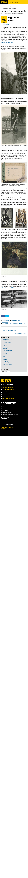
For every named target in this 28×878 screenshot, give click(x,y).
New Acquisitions (6, 354)
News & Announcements (13, 11)
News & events (4, 410)
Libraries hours (4, 407)
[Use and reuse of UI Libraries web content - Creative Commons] (5, 418)
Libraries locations (5, 408)
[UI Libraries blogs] (16, 404)
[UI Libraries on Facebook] (3, 404)
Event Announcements (8, 358)
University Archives (8, 347)
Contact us (4, 394)
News (4, 356)
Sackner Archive (7, 342)
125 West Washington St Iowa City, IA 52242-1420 (8, 390)
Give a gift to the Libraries (8, 398)
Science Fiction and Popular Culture (11, 343)
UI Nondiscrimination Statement (7, 427)
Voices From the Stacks (7, 364)
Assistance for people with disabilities (9, 414)
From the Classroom (8, 350)
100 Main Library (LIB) (7, 387)
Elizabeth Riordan (5, 24)
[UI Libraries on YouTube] (12, 404)
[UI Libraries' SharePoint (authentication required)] (8, 418)
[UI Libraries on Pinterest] (8, 404)
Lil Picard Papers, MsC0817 (7, 287)
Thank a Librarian (6, 396)
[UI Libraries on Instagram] (1, 404)
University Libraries (13, 2)
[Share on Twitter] (7, 316)
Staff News (5, 359)
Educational (5, 348)
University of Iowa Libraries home (7, 6)
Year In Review (6, 365)
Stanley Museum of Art (20, 323)
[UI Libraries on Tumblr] (10, 404)
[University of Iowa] (4, 2)
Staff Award (6, 361)
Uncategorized (5, 322)
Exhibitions (5, 353)
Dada (5, 340)
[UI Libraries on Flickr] (14, 404)
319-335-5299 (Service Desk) (9, 393)
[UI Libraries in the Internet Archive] (2, 418)
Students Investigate (8, 351)
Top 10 (5, 345)
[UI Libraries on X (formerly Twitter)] (6, 404)
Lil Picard (13, 323)
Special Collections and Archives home (8, 8)
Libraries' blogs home (19, 6)
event (3, 323)
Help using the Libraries (6, 412)
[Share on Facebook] (3, 316)
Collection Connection (7, 339)
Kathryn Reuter (8, 323)
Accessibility (3, 428)
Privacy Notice (3, 425)
